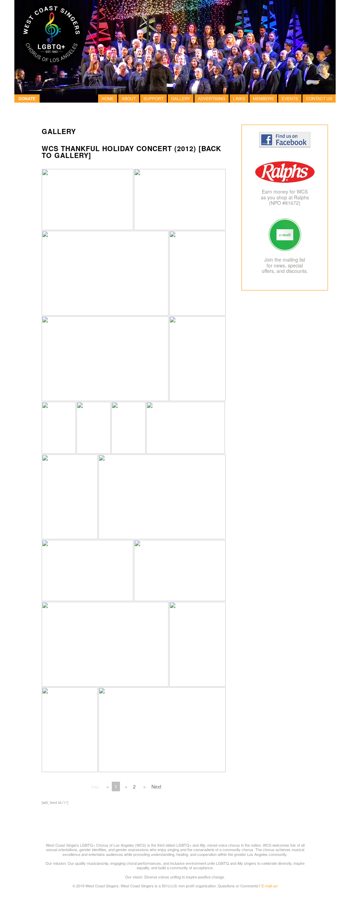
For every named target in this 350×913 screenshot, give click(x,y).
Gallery (180, 98)
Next (156, 786)
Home (108, 98)
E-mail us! (269, 885)
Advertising (211, 98)
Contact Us (319, 98)
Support (153, 98)
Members (263, 98)
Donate (27, 98)
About (129, 98)
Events (290, 98)
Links (239, 98)
